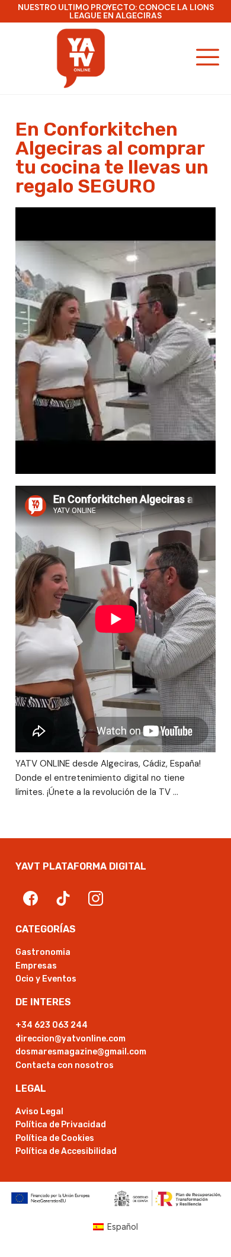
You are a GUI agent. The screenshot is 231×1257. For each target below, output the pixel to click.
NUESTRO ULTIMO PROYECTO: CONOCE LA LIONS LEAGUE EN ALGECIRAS (116, 11)
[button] (208, 59)
